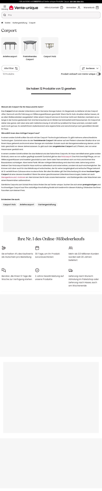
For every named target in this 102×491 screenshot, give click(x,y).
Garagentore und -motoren (13, 177)
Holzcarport (66, 156)
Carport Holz (9, 204)
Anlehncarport (27, 204)
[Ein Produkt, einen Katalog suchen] (5, 15)
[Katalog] (4, 6)
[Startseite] (2, 23)
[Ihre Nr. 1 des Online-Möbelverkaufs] (23, 7)
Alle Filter (9, 68)
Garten (7, 23)
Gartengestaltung (19, 23)
